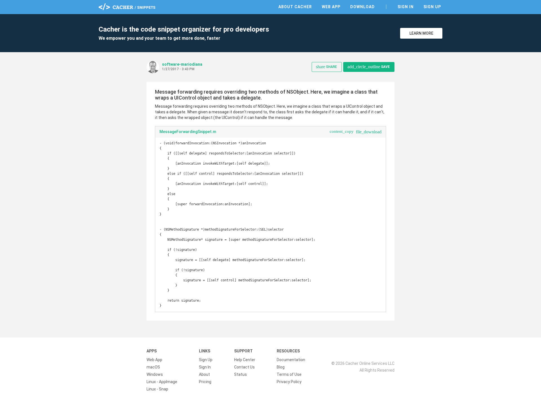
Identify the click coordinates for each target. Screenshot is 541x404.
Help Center (244, 359)
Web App (331, 7)
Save (368, 66)
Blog (281, 367)
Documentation (291, 359)
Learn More (421, 33)
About (204, 374)
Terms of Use (289, 374)
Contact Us (244, 367)
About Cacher (295, 7)
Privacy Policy (289, 381)
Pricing (205, 381)
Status (240, 374)
